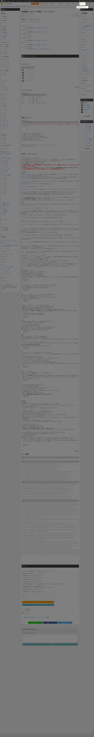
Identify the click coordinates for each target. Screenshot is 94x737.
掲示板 (83, 3)
